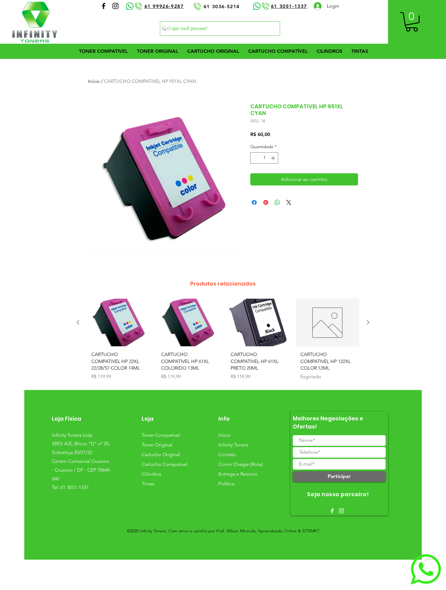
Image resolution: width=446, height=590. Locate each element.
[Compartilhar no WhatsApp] (277, 202)
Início (94, 81)
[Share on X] (288, 202)
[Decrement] (255, 158)
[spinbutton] (264, 158)
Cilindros (151, 474)
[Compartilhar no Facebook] (254, 202)
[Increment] (273, 158)
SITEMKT (310, 531)
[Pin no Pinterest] (265, 202)
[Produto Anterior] (78, 322)
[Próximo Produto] (368, 322)
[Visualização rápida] (118, 322)
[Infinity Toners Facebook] (332, 510)
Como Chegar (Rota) (240, 464)
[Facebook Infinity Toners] (104, 6)
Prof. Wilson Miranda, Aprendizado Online (256, 531)
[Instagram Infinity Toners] (115, 6)
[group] (223, 341)
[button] (411, 22)
